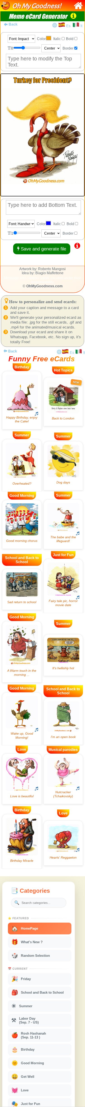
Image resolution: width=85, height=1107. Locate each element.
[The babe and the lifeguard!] (63, 524)
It (81, 26)
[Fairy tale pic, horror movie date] (63, 585)
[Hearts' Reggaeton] (63, 843)
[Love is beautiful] (22, 779)
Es (69, 26)
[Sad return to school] (22, 589)
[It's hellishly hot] (63, 655)
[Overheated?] (22, 465)
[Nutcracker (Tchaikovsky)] (63, 778)
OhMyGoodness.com (44, 286)
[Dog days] (63, 466)
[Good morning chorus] (22, 524)
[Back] (5, 351)
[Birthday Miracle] (22, 841)
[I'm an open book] (63, 721)
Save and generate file (42, 248)
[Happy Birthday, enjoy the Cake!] (22, 400)
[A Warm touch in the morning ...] (22, 652)
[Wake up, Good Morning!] (22, 719)
